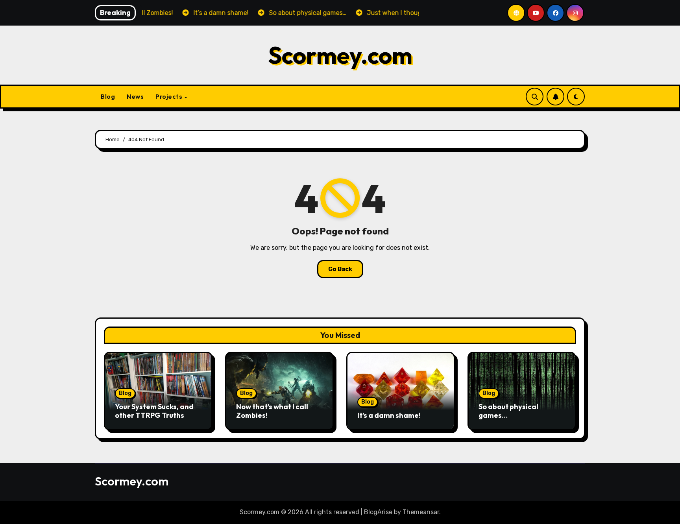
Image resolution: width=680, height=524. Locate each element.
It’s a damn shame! (389, 415)
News (135, 96)
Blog (108, 96)
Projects (169, 96)
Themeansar (421, 512)
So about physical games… (508, 411)
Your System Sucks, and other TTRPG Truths (154, 411)
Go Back (340, 269)
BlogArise (378, 512)
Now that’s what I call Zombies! (272, 411)
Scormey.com (340, 55)
